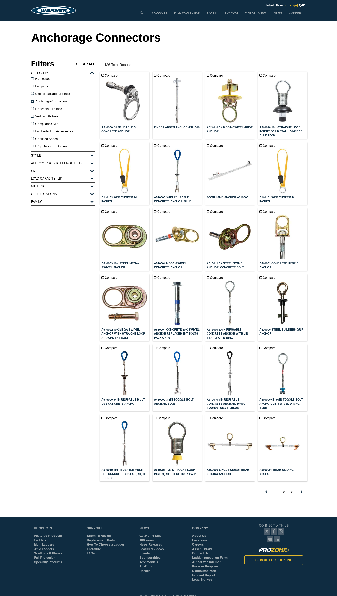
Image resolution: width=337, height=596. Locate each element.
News (144, 528)
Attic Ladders (44, 549)
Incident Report (203, 575)
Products (43, 528)
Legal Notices (202, 579)
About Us (199, 536)
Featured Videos (151, 549)
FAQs (91, 553)
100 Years (146, 540)
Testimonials (148, 562)
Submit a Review (99, 536)
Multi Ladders (44, 544)
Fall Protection (45, 557)
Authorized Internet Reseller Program (206, 564)
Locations (199, 540)
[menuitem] (159, 12)
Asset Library (202, 549)
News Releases (150, 544)
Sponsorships (150, 557)
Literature (94, 549)
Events (144, 553)
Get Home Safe (150, 536)
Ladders (40, 540)
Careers (198, 544)
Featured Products (48, 536)
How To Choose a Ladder (105, 544)
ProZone (145, 566)
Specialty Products (48, 562)
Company (200, 528)
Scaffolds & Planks (48, 553)
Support (94, 528)
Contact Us (200, 553)
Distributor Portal (204, 571)
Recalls (144, 571)
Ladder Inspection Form (210, 557)
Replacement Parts (101, 540)
